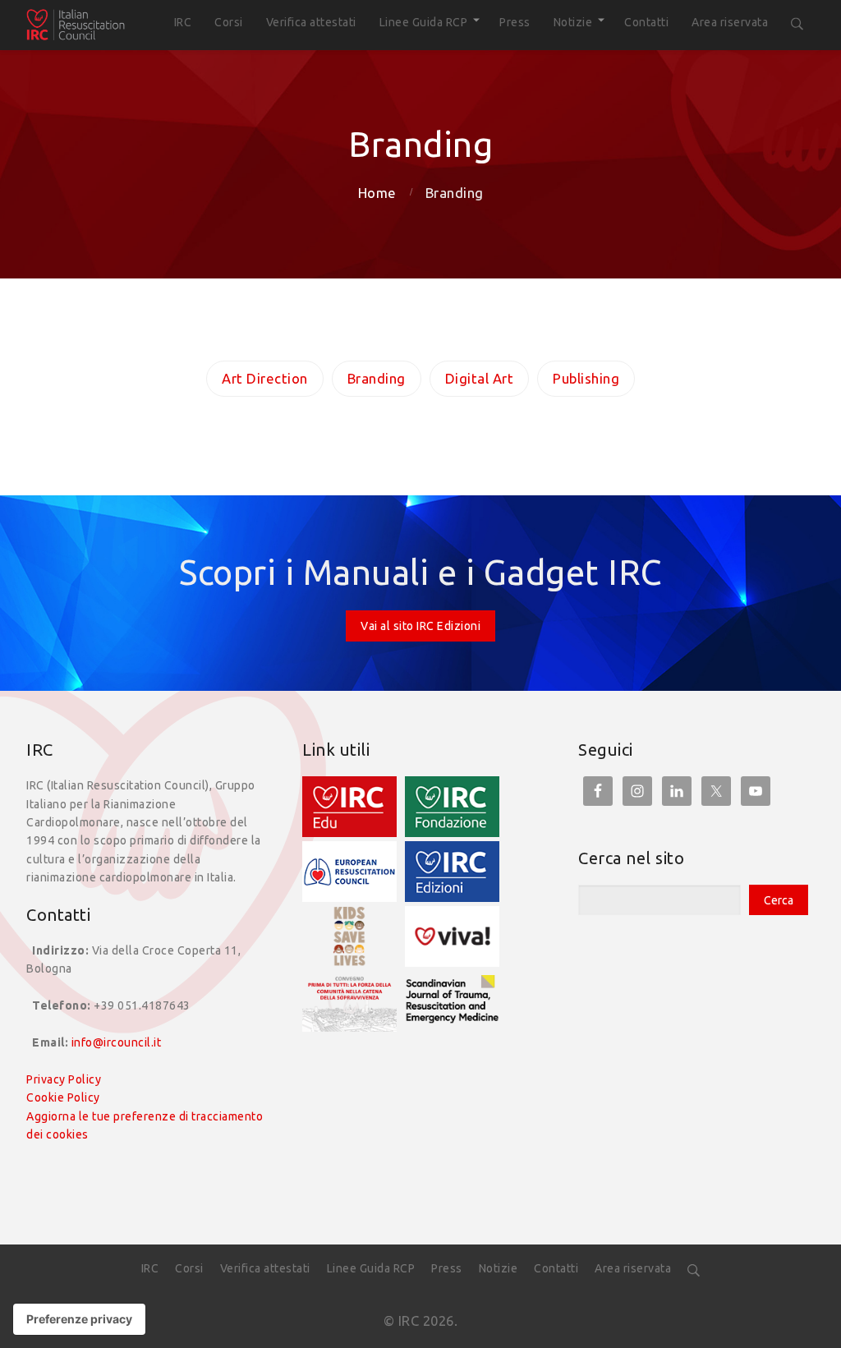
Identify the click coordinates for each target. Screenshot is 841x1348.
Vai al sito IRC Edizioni (420, 626)
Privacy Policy (63, 1079)
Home (377, 192)
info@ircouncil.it (116, 1042)
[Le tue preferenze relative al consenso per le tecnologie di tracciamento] (79, 1319)
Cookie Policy (63, 1097)
